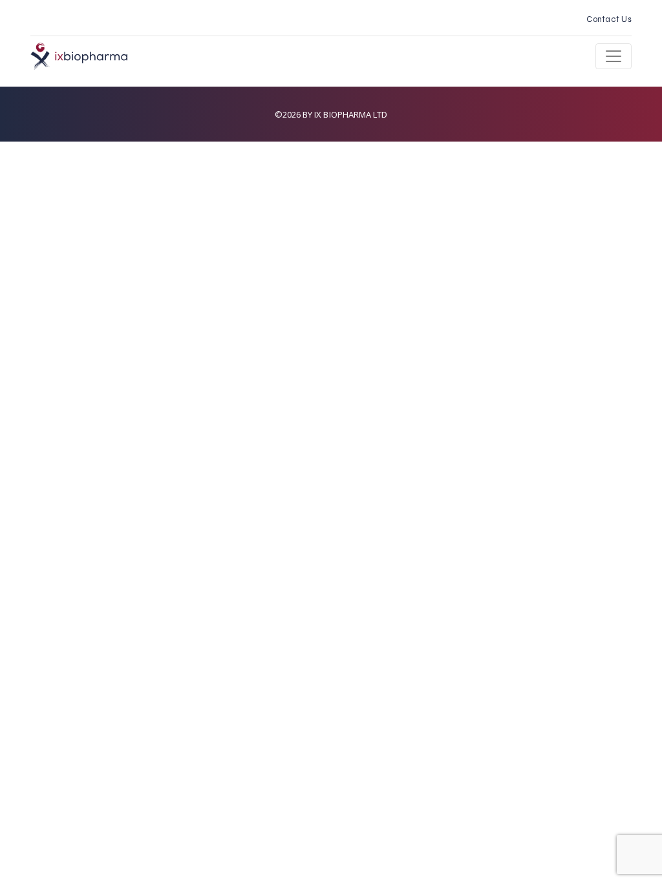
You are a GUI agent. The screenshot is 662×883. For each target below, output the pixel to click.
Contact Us (609, 19)
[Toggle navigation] (613, 56)
